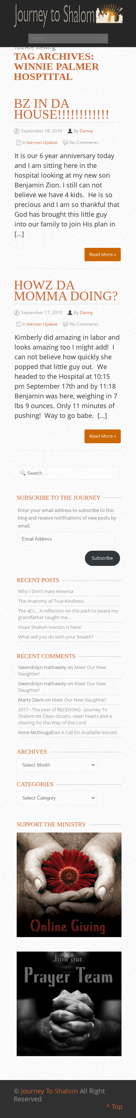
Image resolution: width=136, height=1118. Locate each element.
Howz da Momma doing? (66, 290)
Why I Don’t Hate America (45, 591)
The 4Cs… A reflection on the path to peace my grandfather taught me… (68, 614)
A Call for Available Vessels (89, 732)
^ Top (114, 1106)
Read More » (102, 254)
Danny (86, 131)
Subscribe (102, 558)
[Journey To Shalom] (68, 16)
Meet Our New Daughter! (79, 699)
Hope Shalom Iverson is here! (49, 627)
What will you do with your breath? (56, 637)
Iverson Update (42, 142)
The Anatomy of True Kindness (51, 601)
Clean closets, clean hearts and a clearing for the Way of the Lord (65, 719)
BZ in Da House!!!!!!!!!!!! (62, 109)
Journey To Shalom (49, 1091)
